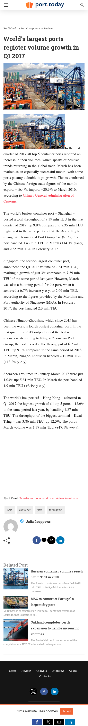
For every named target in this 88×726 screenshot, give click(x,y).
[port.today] (44, 3)
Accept (66, 711)
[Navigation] (5, 5)
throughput (55, 509)
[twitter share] (44, 540)
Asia (9, 509)
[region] (43, 18)
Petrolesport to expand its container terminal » (48, 498)
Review (48, 28)
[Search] (81, 5)
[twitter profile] (33, 691)
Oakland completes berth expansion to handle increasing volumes (55, 628)
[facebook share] (37, 540)
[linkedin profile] (55, 691)
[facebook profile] (44, 691)
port (39, 509)
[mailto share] (51, 540)
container (24, 509)
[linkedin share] (60, 540)
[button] (37, 722)
